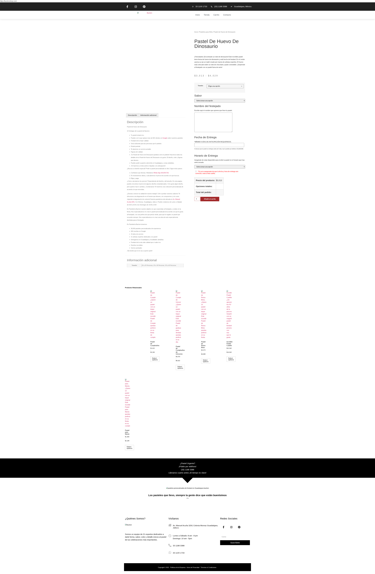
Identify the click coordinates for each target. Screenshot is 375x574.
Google (164, 138)
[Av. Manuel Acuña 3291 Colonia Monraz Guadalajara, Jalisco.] (169, 525)
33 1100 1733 (178, 553)
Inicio (197, 15)
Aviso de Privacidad (193, 567)
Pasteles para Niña (205, 32)
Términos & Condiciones (209, 567)
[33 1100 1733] (169, 552)
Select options (155, 359)
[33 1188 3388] (169, 545)
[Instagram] (135, 6)
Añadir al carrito (210, 199)
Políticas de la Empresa (177, 567)
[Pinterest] (144, 6)
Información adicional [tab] (148, 115)
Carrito (216, 15)
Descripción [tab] (132, 115)
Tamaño (200, 85)
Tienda (206, 15)
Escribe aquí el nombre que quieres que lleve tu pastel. (213, 110)
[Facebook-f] (127, 6)
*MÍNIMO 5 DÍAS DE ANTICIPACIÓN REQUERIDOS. (212, 142)
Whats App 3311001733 (161, 173)
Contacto (227, 15)
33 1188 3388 (178, 546)
